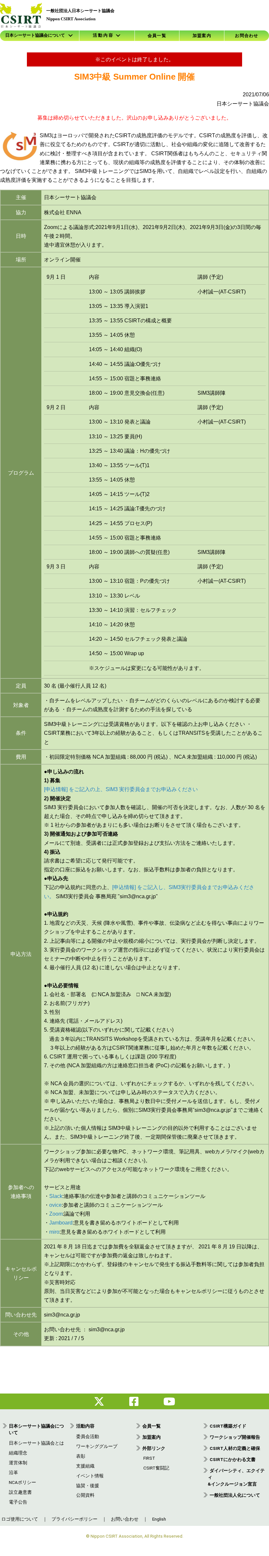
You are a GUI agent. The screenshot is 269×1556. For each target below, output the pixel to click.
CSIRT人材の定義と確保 (235, 1448)
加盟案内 (202, 35)
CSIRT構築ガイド (228, 1426)
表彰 (80, 1456)
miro (54, 1232)
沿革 (13, 1472)
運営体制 (18, 1462)
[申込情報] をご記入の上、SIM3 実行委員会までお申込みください (121, 789)
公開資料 (85, 1495)
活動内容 (85, 1426)
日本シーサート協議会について (35, 35)
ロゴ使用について (19, 1519)
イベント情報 (90, 1475)
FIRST (149, 1458)
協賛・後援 (87, 1485)
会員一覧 (157, 35)
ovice (55, 1205)
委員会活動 (87, 1436)
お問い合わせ (124, 1519)
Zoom (56, 1214)
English (159, 1519)
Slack (55, 1196)
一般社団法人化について (235, 1495)
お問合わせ (246, 35)
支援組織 (85, 1466)
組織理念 (18, 1452)
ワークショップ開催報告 (235, 1437)
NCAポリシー (22, 1482)
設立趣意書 (20, 1492)
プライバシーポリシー (74, 1519)
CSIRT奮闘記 (156, 1468)
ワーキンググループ (96, 1446)
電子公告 (18, 1502)
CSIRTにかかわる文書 (233, 1459)
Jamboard (60, 1222)
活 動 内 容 (103, 35)
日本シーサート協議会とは (36, 1443)
